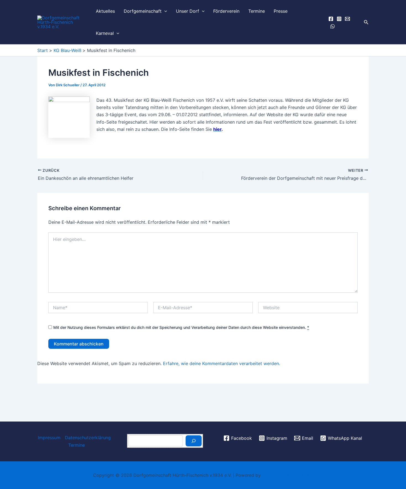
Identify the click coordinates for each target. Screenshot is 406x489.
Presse (281, 11)
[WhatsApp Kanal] (332, 26)
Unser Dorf (187, 11)
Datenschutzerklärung (88, 437)
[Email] (347, 18)
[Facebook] (330, 18)
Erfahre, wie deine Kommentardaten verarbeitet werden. (221, 363)
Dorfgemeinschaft (143, 11)
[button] (164, 11)
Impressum (49, 437)
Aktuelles (105, 11)
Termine (256, 11)
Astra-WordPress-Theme (287, 475)
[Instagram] (339, 18)
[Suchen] (194, 440)
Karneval (105, 33)
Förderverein (226, 11)
